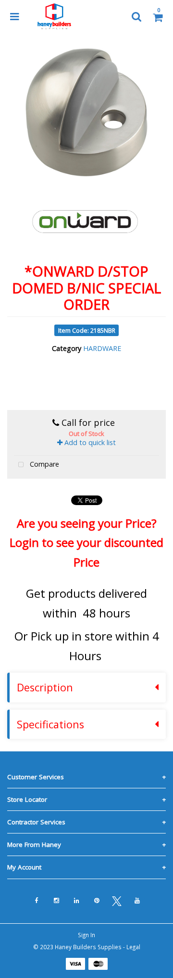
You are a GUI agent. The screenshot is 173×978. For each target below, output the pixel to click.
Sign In (86, 935)
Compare (43, 464)
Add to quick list (89, 442)
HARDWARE (102, 348)
